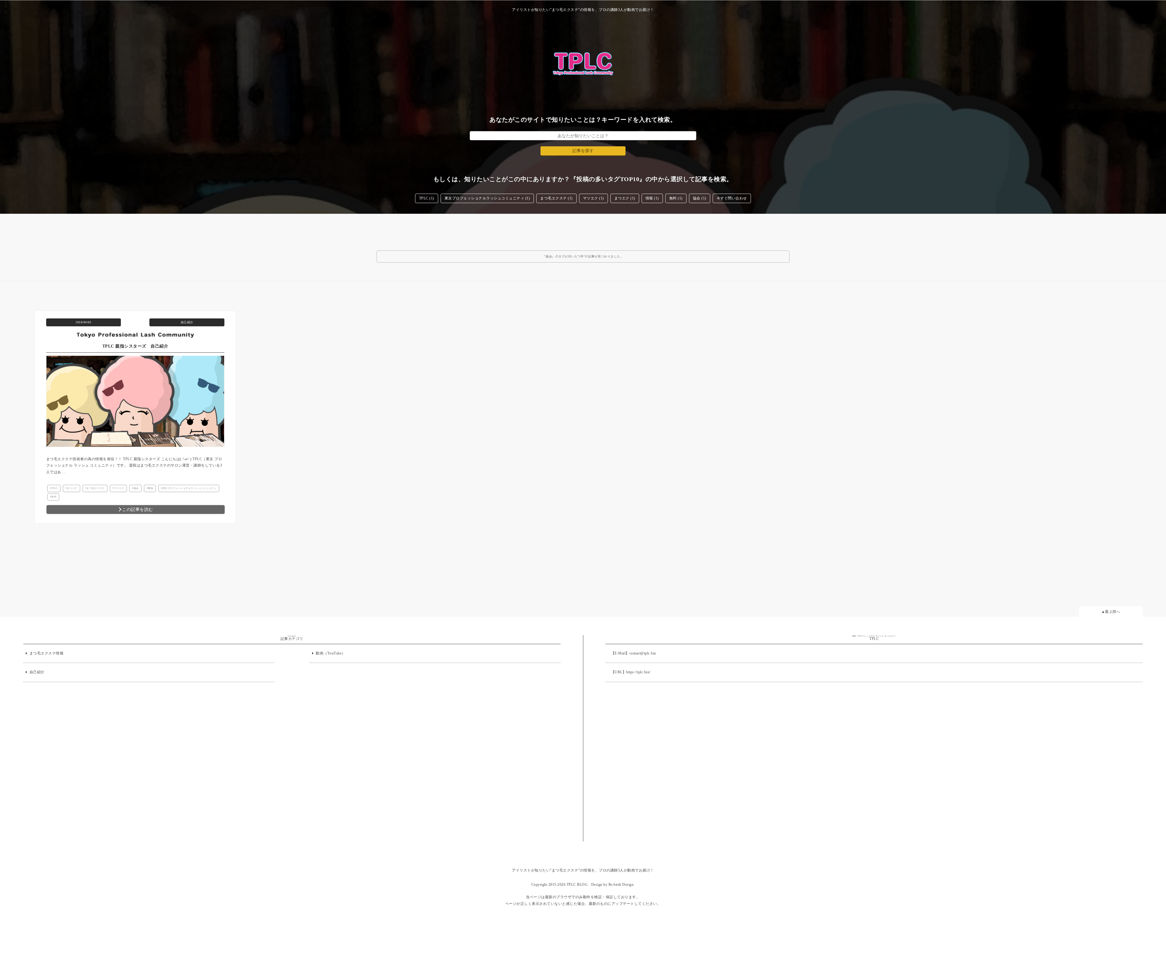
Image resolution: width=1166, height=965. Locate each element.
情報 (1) (652, 198)
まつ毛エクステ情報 (46, 653)
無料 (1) (676, 198)
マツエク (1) (593, 198)
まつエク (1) (624, 198)
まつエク (72, 488)
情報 (150, 488)
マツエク (119, 488)
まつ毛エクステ (96, 488)
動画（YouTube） (331, 653)
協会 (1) (699, 198)
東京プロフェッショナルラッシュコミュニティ (189, 488)
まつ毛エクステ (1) (556, 198)
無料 (53, 496)
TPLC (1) (426, 198)
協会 (136, 488)
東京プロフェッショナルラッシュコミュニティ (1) (487, 198)
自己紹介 (187, 322)
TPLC (54, 488)
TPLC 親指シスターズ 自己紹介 (135, 346)
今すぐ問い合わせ (732, 198)
